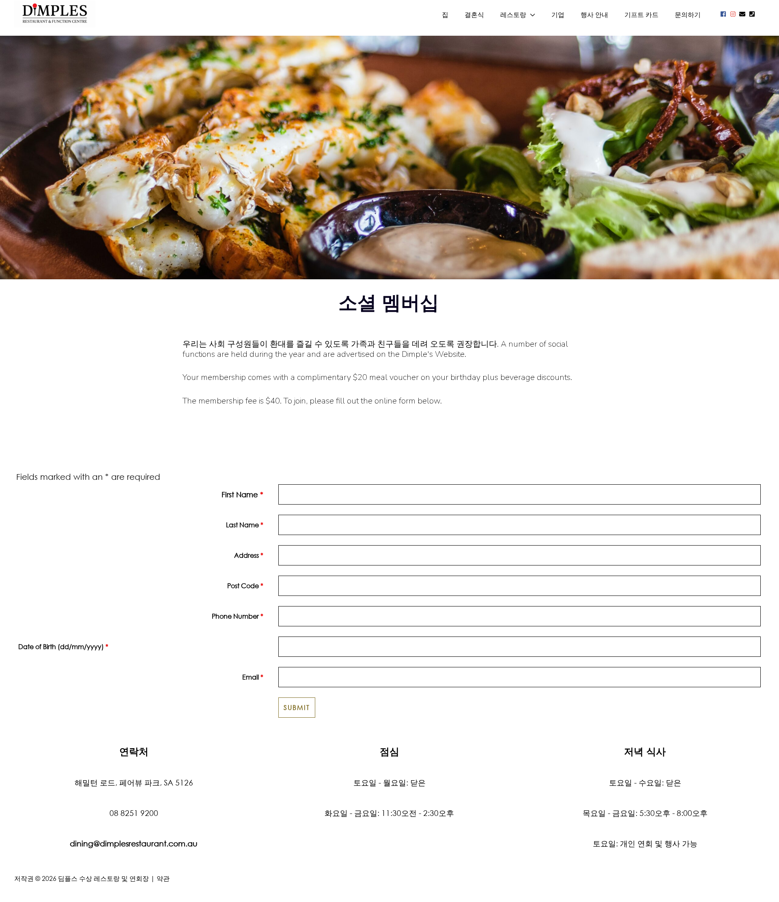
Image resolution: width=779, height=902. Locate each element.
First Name (242, 494)
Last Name (244, 525)
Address (248, 555)
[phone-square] (753, 14)
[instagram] (734, 14)
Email (252, 677)
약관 (163, 878)
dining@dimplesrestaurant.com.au (134, 843)
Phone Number (237, 616)
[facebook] (724, 14)
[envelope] (743, 14)
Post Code (245, 586)
